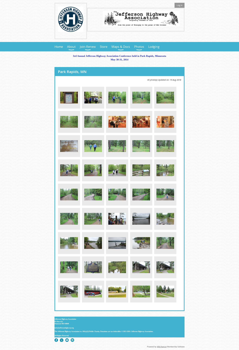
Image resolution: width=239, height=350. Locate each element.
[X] (61, 340)
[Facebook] (56, 340)
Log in (179, 5)
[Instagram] (72, 340)
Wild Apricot (162, 347)
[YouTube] (67, 340)
